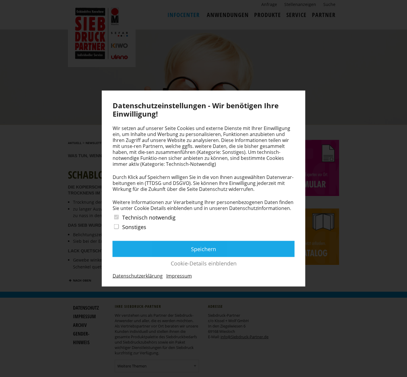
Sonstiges (134, 227)
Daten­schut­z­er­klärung (138, 275)
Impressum (179, 275)
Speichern (203, 248)
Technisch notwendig (148, 217)
